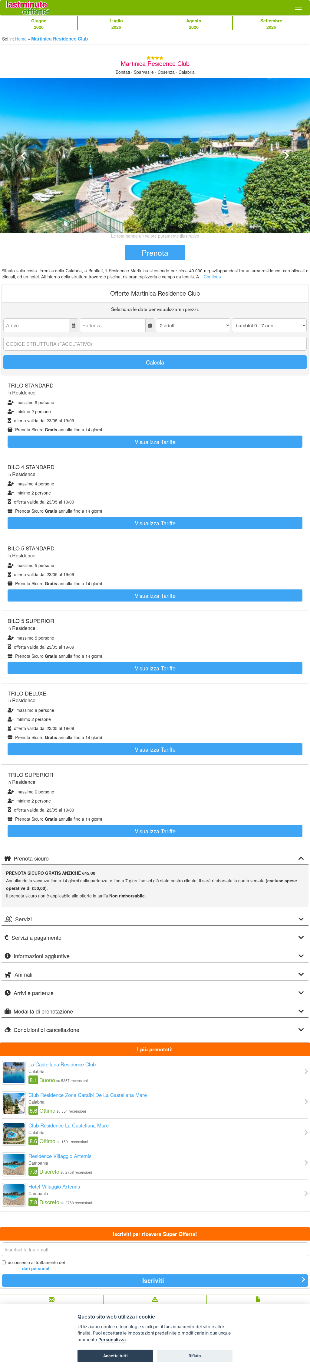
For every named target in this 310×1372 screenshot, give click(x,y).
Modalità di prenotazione (43, 1011)
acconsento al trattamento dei (36, 1265)
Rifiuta (195, 1355)
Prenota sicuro (31, 858)
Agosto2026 (193, 24)
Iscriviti (153, 1280)
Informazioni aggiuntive (42, 956)
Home (21, 39)
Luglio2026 (116, 24)
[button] (23, 191)
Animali (23, 974)
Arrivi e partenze (34, 993)
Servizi (23, 919)
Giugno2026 (39, 24)
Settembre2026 (271, 24)
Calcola (155, 362)
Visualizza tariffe (155, 442)
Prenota (155, 252)
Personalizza (112, 1339)
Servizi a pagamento (36, 938)
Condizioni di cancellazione (46, 1030)
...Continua (210, 277)
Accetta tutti (115, 1355)
